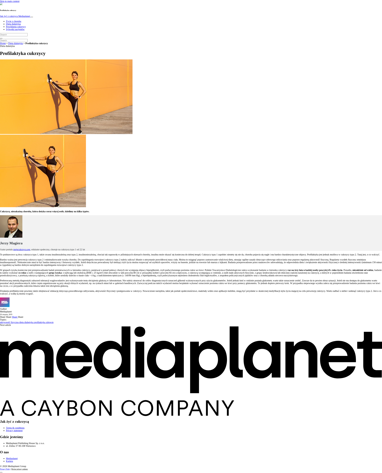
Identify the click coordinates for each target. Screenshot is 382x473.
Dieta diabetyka (13, 24)
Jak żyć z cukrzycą (15, 16)
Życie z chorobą (13, 21)
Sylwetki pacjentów (15, 29)
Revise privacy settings (19, 469)
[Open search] (1, 38)
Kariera (9, 461)
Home (3, 43)
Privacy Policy (5, 469)
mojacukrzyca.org (21, 249)
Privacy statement (14, 430)
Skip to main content (9, 1)
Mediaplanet (12, 458)
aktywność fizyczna (9, 322)
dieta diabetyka (26, 322)
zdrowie (50, 322)
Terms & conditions (15, 428)
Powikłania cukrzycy (16, 26)
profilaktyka (40, 322)
